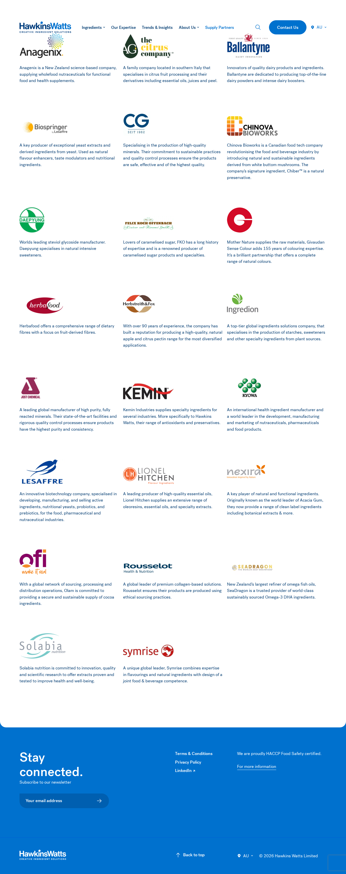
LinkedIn (185, 771)
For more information (256, 766)
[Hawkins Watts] (43, 855)
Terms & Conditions (194, 754)
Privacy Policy (188, 762)
